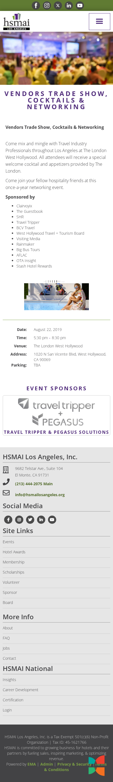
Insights (9, 679)
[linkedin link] (67, 5)
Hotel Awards (14, 551)
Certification (13, 699)
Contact (9, 658)
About (8, 627)
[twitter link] (30, 519)
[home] (15, 21)
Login (7, 710)
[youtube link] (78, 5)
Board (8, 602)
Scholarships (13, 572)
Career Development (20, 689)
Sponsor (10, 592)
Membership (13, 562)
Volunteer (11, 582)
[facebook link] (34, 5)
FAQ (6, 638)
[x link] (56, 5)
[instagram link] (45, 5)
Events (8, 541)
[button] (99, 21)
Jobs (6, 648)
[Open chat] (96, 766)
